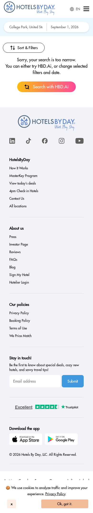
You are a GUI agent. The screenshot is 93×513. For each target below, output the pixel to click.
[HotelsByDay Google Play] (62, 439)
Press (12, 237)
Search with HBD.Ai (51, 87)
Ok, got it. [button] (64, 504)
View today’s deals (22, 183)
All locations (17, 206)
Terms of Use (18, 328)
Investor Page (18, 244)
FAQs (13, 259)
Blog (12, 267)
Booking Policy (19, 320)
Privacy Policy (55, 494)
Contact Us (16, 198)
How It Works (18, 168)
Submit (72, 381)
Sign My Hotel (19, 275)
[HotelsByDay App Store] (26, 439)
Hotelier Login (19, 282)
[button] (86, 9)
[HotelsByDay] (29, 14)
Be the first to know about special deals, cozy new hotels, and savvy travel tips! (44, 367)
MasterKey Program (23, 176)
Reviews (15, 252)
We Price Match (20, 336)
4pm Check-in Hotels (23, 191)
